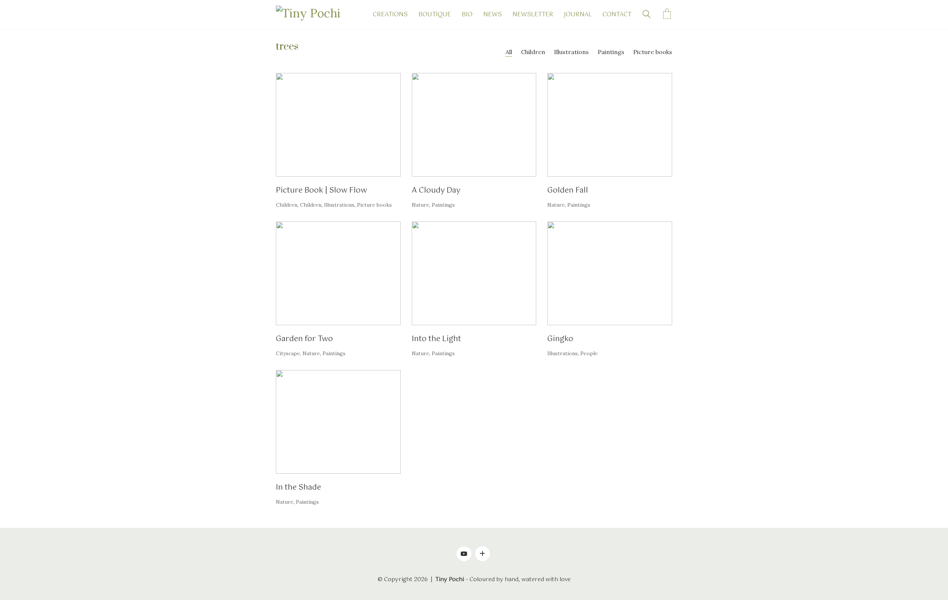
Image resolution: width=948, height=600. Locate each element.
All (508, 52)
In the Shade (298, 487)
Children (533, 52)
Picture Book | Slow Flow (321, 190)
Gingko (560, 339)
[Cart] (667, 15)
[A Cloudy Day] (474, 125)
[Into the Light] (474, 273)
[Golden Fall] (609, 125)
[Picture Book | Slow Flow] (338, 125)
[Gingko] (609, 273)
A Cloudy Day (436, 190)
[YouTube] (464, 553)
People (589, 353)
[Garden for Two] (338, 273)
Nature (420, 204)
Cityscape (288, 353)
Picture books (652, 52)
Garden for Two (304, 339)
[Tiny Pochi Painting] (482, 553)
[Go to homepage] (313, 15)
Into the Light (436, 339)
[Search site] (646, 15)
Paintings (611, 52)
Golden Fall (567, 190)
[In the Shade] (338, 422)
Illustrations (571, 52)
